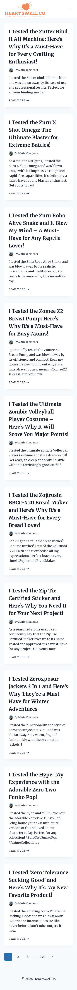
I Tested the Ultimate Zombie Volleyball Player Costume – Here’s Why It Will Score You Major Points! (38, 419)
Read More (19, 100)
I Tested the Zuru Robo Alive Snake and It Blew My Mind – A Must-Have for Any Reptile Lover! (38, 230)
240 (42, 957)
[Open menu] (69, 9)
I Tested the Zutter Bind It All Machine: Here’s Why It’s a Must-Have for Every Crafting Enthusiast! (38, 46)
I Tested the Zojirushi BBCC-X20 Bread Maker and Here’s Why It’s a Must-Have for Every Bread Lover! (38, 510)
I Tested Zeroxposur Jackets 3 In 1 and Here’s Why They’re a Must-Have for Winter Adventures (38, 694)
